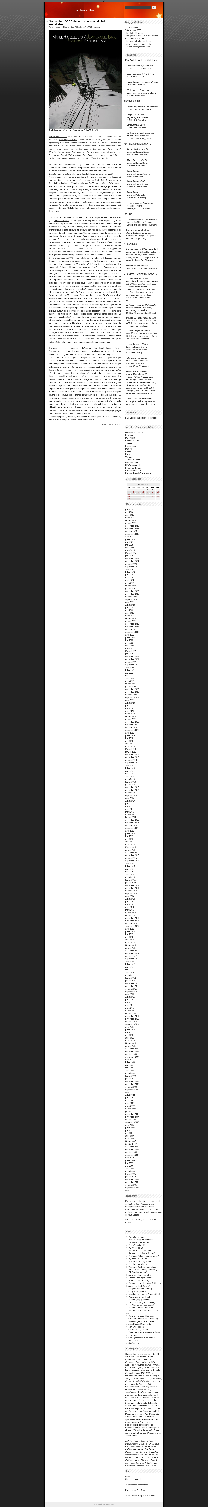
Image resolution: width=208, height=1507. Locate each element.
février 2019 (130, 749)
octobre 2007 (131, 1119)
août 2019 (129, 733)
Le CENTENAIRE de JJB (137, 278)
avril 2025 (129, 547)
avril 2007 (129, 1136)
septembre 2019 (132, 730)
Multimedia (130, 438)
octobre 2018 (131, 760)
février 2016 (130, 847)
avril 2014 (129, 907)
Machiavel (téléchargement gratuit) (143, 1256)
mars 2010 (130, 1040)
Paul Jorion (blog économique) (141, 1302)
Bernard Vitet (115, 217)
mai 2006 (129, 1166)
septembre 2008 (132, 1089)
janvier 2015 (130, 883)
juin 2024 (129, 575)
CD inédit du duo (139, 399)
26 (147, 496)
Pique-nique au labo (146, 318)
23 (133, 496)
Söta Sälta (133, 1340)
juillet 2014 (130, 899)
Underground (151, 219)
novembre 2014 (132, 888)
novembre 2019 (132, 724)
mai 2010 (129, 1035)
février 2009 (130, 1076)
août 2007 (129, 1125)
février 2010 (130, 1043)
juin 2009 (129, 1065)
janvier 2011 (130, 1013)
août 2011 (129, 994)
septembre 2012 (132, 959)
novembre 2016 (132, 823)
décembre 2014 (132, 885)
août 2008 (129, 1092)
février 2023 (130, 618)
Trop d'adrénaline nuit (95, 392)
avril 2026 (129, 515)
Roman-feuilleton (132, 462)
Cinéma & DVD (132, 440)
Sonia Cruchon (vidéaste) (139, 1275)
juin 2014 (129, 902)
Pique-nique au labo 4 (137, 117)
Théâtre (128, 443)
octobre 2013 (131, 923)
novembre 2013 (132, 921)
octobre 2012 (131, 956)
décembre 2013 (132, 918)
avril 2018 (129, 776)
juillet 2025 (130, 539)
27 (153, 496)
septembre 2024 (132, 567)
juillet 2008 (130, 1095)
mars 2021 (130, 681)
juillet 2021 (130, 670)
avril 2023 (129, 613)
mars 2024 (130, 583)
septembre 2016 (132, 828)
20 (153, 494)
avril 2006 (129, 1168)
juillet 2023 (130, 605)
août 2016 (129, 831)
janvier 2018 (130, 784)
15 (129, 494)
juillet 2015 (130, 866)
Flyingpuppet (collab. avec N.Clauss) (144, 1283)
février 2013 (130, 945)
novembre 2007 (132, 1117)
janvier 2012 (130, 981)
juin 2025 (129, 542)
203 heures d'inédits (149, 82)
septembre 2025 (132, 534)
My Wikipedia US (136, 1248)
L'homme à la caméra (136, 385)
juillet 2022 (130, 637)
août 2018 (129, 765)
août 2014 (129, 896)
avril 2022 (129, 645)
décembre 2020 (132, 689)
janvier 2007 (131, 1144)
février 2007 (130, 1141)
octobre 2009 (131, 1054)
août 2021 (129, 667)
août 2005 (129, 1190)
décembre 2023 (132, 591)
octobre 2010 (131, 1021)
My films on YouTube (137, 1259)
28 (158, 496)
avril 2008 (129, 1103)
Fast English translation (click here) (141, 60)
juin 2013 (129, 934)
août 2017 (129, 798)
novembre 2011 (132, 986)
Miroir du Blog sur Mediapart (140, 1239)
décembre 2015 (132, 853)
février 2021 (130, 684)
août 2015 (129, 863)
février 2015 (130, 880)
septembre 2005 (132, 1188)
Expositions (130, 446)
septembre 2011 (132, 991)
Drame (60, 180)
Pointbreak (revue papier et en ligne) (144, 1332)
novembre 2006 (132, 1149)
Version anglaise (134, 225)
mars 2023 (130, 616)
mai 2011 (129, 1002)
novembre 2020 (132, 692)
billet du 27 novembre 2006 (100, 174)
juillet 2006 (130, 1160)
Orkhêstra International (107, 164)
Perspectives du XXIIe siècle (142, 305)
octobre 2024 (131, 564)
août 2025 (129, 537)
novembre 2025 (132, 528)
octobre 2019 (131, 727)
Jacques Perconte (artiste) (140, 1289)
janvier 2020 (130, 719)
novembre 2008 (132, 1084)
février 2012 (130, 978)
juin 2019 (129, 738)
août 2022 (129, 635)
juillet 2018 (130, 768)
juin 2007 (129, 1130)
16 (133, 494)
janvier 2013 (130, 948)
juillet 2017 (130, 801)
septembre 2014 (132, 893)
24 (138, 496)
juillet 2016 (130, 833)
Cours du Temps (61, 220)
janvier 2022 (130, 654)
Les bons (148, 380)
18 (143, 494)
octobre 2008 (131, 1087)
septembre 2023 (132, 599)
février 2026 (130, 520)
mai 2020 (129, 708)
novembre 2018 (132, 757)
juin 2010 (129, 1032)
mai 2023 (129, 610)
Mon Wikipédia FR (136, 1245)
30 (133, 499)
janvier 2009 (130, 1079)
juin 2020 (129, 705)
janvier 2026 (130, 523)
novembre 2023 (132, 594)
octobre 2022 (131, 629)
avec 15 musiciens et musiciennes (142, 281)
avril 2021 (129, 678)
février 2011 (130, 1010)
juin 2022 (129, 640)
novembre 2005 (132, 1182)
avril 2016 (129, 842)
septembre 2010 (132, 1024)
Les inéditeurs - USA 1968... (140, 1250)
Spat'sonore (133, 1343)
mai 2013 (129, 937)
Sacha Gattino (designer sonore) (142, 1269)
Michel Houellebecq (58, 136)
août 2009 (129, 1060)
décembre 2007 (132, 1114)
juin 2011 (129, 1000)
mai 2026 (129, 512)
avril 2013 (129, 940)
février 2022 (130, 651)
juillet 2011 (130, 997)
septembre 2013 (132, 926)
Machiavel (62, 392)
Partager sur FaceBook (135, 1490)
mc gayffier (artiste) (137, 1291)
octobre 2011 (131, 989)
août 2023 (129, 602)
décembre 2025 (132, 526)
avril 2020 (129, 711)
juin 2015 (129, 869)
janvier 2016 (130, 850)
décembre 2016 (132, 820)
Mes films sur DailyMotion (139, 1261)
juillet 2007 (130, 1128)
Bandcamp (143, 326)
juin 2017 (129, 804)
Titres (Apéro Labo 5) (137, 160)
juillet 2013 (130, 931)
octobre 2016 (131, 825)
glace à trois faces (134, 388)
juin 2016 (129, 836)
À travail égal (147, 377)
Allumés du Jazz (132, 460)
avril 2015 (129, 874)
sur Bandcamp (142, 366)
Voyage (128, 457)
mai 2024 (129, 577)
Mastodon (151, 1495)
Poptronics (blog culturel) (139, 1297)
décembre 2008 (132, 1081)
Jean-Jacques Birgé (84, 10)
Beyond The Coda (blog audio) (141, 1316)
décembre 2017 (132, 787)
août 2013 (129, 929)
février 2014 (130, 912)
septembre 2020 (132, 697)
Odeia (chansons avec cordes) (141, 1338)
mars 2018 (130, 779)
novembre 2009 (132, 1051)
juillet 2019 (130, 735)
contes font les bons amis (138, 382)
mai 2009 (129, 1068)
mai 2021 (129, 676)
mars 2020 (130, 714)
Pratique (129, 449)
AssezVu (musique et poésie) (141, 1321)
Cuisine (128, 451)
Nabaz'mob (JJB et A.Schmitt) (141, 1253)
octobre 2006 (131, 1152)
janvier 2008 (130, 1111)
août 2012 (129, 961)
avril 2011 (129, 1005)
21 (158, 494)
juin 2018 (129, 771)
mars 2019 (130, 746)
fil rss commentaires (134, 1479)
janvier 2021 (130, 686)
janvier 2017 (130, 817)
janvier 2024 (130, 588)
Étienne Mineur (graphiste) (140, 1278)
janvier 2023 (130, 621)
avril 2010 (129, 1038)
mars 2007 (130, 1138)
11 (143, 492)
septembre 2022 (132, 632)
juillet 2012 (130, 964)
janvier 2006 (130, 1177)
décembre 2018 (132, 754)
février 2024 (130, 586)
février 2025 (130, 553)
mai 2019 (129, 741)
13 (153, 492)
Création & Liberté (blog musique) (143, 1319)
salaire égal (131, 380)
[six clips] (125, 260)
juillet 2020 (130, 703)
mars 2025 (130, 550)
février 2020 (130, 716)
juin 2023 (129, 607)
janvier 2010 (130, 1046)
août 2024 (129, 569)
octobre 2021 (131, 662)
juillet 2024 (130, 572)
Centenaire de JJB (133, 471)
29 (129, 499)
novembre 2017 (132, 790)
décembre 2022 (132, 624)
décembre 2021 (132, 656)
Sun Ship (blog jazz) (137, 1327)
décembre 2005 (132, 1179)
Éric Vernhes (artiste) (137, 1272)
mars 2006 (130, 1171)
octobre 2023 (131, 597)
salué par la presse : (138, 287)
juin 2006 (129, 1163)
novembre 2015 (132, 855)
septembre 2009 (132, 1057)
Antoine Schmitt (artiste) (139, 1286)
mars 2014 (130, 910)
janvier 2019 (130, 752)
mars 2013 (130, 942)
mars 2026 (130, 518)
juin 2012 (129, 967)
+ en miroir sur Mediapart (136, 38)
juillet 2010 (130, 1029)
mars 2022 (130, 648)
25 (143, 496)
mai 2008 (129, 1100)
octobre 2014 (131, 891)
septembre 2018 (132, 763)
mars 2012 (130, 975)
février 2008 (130, 1108)
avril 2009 (129, 1070)
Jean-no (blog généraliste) (139, 1300)
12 (147, 492)
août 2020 (129, 700)
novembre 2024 (132, 561)
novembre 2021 (132, 659)
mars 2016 (130, 844)
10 (138, 492)
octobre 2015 (131, 858)
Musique (97, 27)
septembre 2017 (132, 795)
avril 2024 (129, 580)
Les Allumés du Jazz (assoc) (141, 1305)
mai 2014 (129, 904)
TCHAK (130, 136)
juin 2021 (129, 673)
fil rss (127, 1476)
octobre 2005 (131, 1185)
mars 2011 (129, 1008)
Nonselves (131, 266)
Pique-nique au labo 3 (139, 330)
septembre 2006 (132, 1155)
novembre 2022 (132, 626)
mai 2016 (129, 839)
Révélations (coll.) (133, 465)
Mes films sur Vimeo (137, 1264)
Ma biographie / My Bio (138, 1242)
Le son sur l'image (133, 468)
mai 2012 (129, 970)
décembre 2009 (132, 1049)
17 (138, 494)
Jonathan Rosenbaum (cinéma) (142, 1294)
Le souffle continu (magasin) (140, 1308)
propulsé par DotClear (104, 1504)
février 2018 (130, 782)
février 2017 (130, 814)
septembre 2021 (132, 665)
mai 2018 (129, 774)
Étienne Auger (69, 357)
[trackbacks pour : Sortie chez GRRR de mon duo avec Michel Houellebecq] (120, 424)
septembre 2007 (132, 1122)
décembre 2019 (132, 722)
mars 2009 (130, 1073)
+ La (148, 385)
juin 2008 (129, 1098)
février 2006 (130, 1174)
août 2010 (129, 1027)
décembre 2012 (132, 951)
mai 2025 (129, 545)
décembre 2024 (132, 558)
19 (147, 494)
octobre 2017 (131, 793)
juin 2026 (129, 509)
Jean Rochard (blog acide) (139, 1324)
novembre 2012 (132, 953)
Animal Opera (138, 125)
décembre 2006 (132, 1147)
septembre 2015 (132, 861)
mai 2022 (129, 643)
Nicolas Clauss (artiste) (138, 1280)
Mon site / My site (136, 1237)
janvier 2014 (130, 915)
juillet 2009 (130, 1062)
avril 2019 (129, 744)
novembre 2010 (132, 1019)
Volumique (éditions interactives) (142, 1267)
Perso (127, 454)
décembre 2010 (132, 1016)
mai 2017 (129, 806)
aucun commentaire (111, 424)
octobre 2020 (131, 695)
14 (158, 492)
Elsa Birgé (132, 1335)
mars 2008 (130, 1106)
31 (138, 499)
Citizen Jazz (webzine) (138, 1329)
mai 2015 (129, 872)
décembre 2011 (132, 983)
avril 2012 (129, 972)
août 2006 (129, 1158)
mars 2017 (130, 812)
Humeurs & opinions (134, 432)
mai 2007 (129, 1133)
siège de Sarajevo (84, 326)
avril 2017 (129, 809)
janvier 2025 (130, 556)
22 (129, 496)
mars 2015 (130, 877)
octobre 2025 (131, 531)
